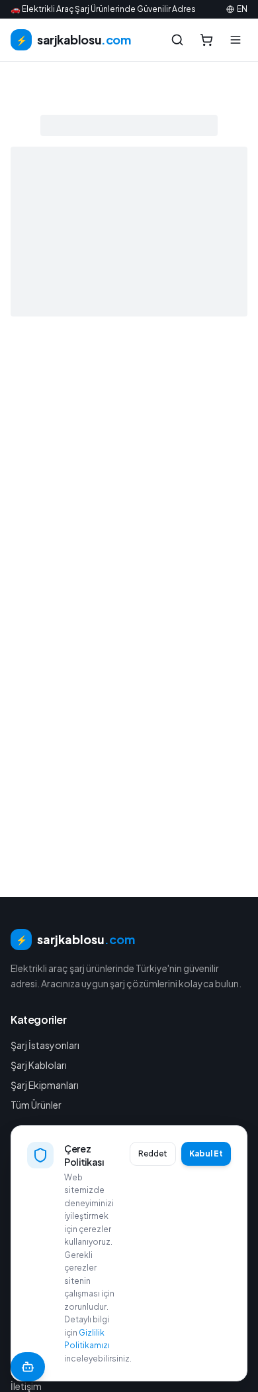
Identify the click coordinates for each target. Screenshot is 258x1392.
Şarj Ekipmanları (45, 1085)
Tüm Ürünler (36, 1105)
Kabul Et (206, 1153)
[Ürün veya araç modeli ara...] (177, 40)
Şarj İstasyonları (45, 1045)
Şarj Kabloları (39, 1065)
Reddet (152, 1153)
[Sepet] (206, 40)
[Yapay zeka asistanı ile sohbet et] (28, 1366)
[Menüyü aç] (235, 40)
